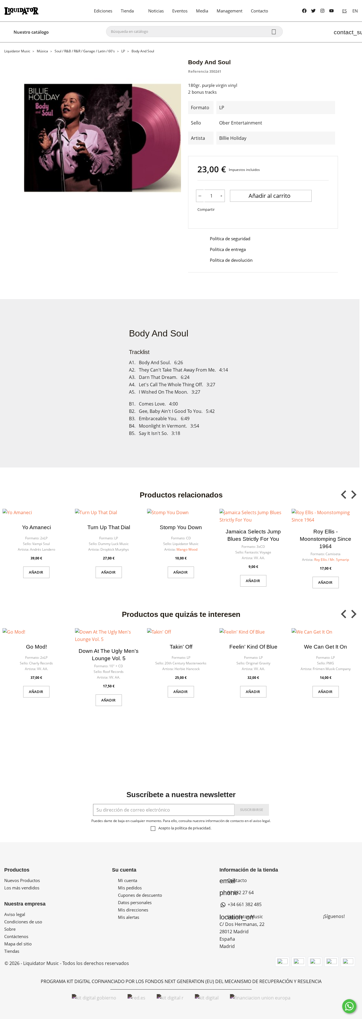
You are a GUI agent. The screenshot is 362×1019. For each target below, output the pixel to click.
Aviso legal (14, 914)
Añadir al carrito (270, 195)
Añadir (36, 572)
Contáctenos (16, 936)
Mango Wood (186, 549)
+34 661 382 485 (244, 904)
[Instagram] (322, 10)
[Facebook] (304, 10)
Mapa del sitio (18, 944)
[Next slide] (353, 494)
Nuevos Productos (22, 880)
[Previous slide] (344, 494)
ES (344, 11)
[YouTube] (331, 10)
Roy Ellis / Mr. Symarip (331, 559)
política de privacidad (192, 828)
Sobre (10, 929)
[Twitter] (313, 10)
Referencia (198, 71)
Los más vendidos (21, 888)
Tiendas (11, 951)
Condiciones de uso (23, 921)
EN (355, 11)
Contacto (233, 880)
